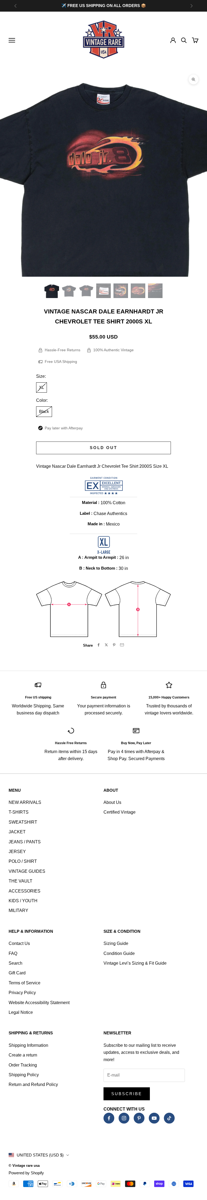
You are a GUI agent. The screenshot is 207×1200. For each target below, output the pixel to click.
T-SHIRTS (19, 812)
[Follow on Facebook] (109, 1118)
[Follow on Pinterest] (139, 1118)
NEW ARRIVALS (25, 802)
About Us (112, 802)
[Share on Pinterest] (114, 645)
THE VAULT (20, 881)
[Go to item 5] (120, 290)
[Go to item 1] (51, 290)
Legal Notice (21, 1012)
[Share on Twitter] (106, 645)
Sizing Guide (116, 943)
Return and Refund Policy (33, 1084)
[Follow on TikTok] (169, 1118)
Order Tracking (23, 1065)
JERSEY (17, 851)
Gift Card (17, 973)
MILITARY (18, 910)
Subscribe (126, 1093)
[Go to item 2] (69, 290)
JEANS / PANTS (25, 842)
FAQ (13, 953)
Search (15, 963)
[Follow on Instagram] (124, 1118)
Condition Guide (119, 953)
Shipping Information (28, 1045)
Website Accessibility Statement (39, 1002)
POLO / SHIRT (23, 861)
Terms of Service (24, 983)
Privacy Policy (22, 992)
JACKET (17, 832)
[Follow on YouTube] (154, 1118)
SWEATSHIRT (23, 822)
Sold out (103, 447)
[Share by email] (122, 645)
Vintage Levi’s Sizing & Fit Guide (135, 963)
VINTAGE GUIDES (27, 871)
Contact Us (19, 943)
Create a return (23, 1055)
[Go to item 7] (155, 290)
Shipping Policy (24, 1074)
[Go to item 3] (86, 290)
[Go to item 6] (138, 290)
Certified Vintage (120, 812)
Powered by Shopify (26, 1173)
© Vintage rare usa (24, 1166)
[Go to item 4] (103, 290)
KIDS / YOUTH (23, 900)
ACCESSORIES (24, 891)
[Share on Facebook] (98, 645)
